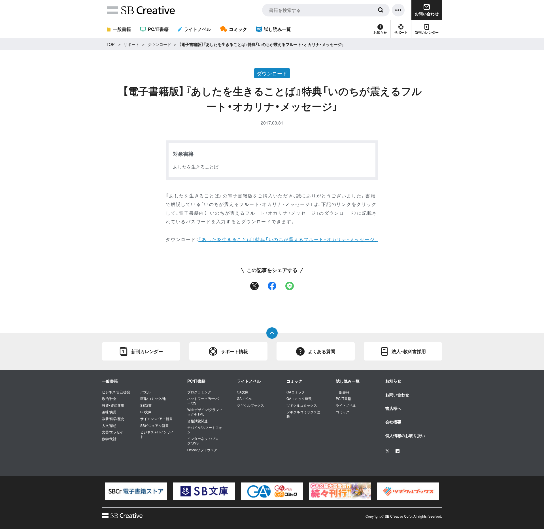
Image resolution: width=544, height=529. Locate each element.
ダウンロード (159, 44)
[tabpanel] (136, 491)
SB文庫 (146, 412)
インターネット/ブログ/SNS (203, 440)
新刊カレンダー (427, 32)
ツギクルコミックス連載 (303, 414)
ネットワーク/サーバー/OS (203, 400)
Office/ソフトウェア (202, 450)
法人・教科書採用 (409, 351)
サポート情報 (234, 351)
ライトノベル (197, 29)
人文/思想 (109, 425)
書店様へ (393, 408)
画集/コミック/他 (153, 398)
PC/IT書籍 (158, 29)
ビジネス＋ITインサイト (157, 434)
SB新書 (146, 405)
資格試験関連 (197, 421)
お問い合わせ (397, 394)
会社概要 (393, 421)
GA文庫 (242, 392)
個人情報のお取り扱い (405, 435)
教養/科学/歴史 (113, 418)
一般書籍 (122, 29)
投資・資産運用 (113, 405)
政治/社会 (109, 398)
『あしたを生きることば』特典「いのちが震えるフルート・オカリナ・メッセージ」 (288, 239)
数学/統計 (109, 439)
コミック (238, 29)
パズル (145, 392)
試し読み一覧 (277, 29)
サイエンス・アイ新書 (156, 418)
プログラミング (199, 392)
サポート (401, 32)
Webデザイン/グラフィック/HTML (204, 411)
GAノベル (244, 398)
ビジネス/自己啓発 (116, 392)
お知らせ (380, 32)
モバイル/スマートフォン (204, 429)
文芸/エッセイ (112, 432)
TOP (110, 44)
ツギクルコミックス (301, 405)
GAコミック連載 (299, 398)
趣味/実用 (109, 412)
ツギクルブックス (250, 405)
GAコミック (295, 392)
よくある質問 (321, 351)
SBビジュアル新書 (154, 425)
